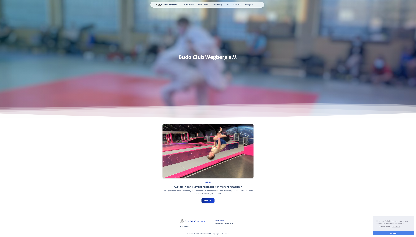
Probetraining (217, 5)
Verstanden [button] (393, 233)
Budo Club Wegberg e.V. (170, 4)
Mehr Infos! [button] (396, 227)
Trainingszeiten (189, 5)
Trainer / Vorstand (203, 5)
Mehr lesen (208, 200)
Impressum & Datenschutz (224, 224)
